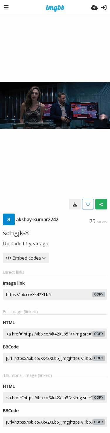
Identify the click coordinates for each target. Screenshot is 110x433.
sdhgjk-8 (16, 232)
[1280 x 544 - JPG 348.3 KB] (75, 204)
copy (98, 294)
